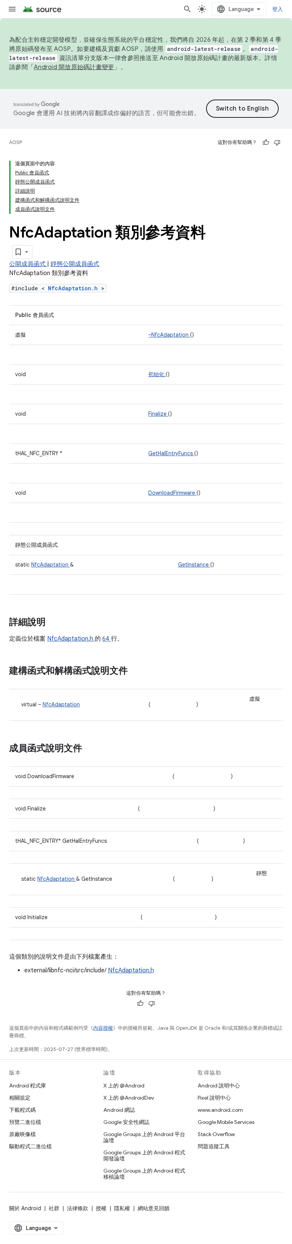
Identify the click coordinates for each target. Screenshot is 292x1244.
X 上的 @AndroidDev (128, 1097)
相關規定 (19, 1097)
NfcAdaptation (50, 564)
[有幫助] (265, 142)
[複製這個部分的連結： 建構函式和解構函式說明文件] (135, 671)
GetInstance (194, 564)
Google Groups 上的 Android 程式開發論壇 (144, 1155)
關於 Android (25, 1208)
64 (106, 639)
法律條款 (77, 1208)
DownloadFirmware (172, 492)
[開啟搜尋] (187, 9)
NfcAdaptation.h (74, 288)
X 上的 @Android (123, 1085)
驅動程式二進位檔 (30, 1146)
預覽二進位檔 (25, 1122)
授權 (101, 1208)
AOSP (15, 142)
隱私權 (122, 1208)
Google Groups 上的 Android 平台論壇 (144, 1137)
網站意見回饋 (154, 1208)
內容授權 (103, 1028)
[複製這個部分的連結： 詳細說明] (55, 622)
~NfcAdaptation (169, 334)
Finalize (158, 413)
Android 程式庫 (27, 1085)
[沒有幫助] (277, 142)
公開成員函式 (28, 264)
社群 (54, 1208)
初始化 (157, 374)
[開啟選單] (12, 9)
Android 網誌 (119, 1109)
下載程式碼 (22, 1109)
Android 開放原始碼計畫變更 (74, 67)
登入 (277, 9)
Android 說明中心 (219, 1085)
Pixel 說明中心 (214, 1097)
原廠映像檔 (22, 1134)
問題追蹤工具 (214, 1146)
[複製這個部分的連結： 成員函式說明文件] (89, 748)
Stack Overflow (216, 1134)
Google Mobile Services (226, 1122)
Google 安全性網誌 (126, 1122)
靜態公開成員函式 (75, 264)
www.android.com (220, 1109)
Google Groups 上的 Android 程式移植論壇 (144, 1173)
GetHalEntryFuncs (171, 453)
